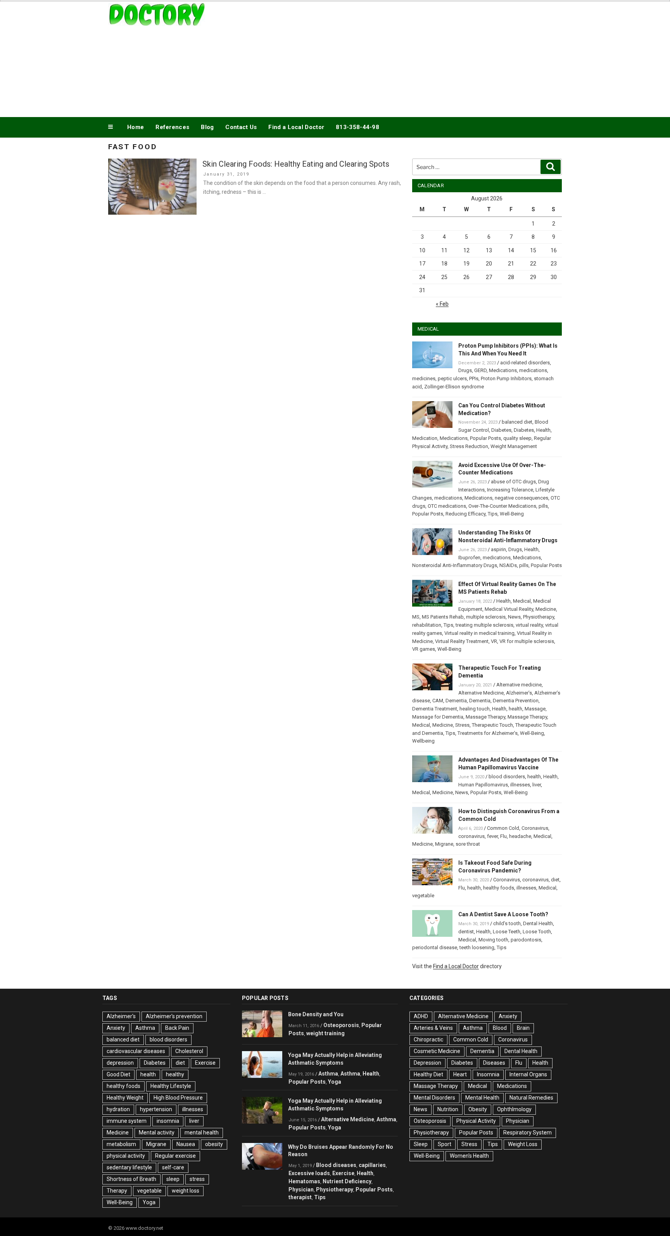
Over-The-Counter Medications (502, 506)
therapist (300, 1197)
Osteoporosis (341, 1025)
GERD (480, 370)
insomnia (168, 1121)
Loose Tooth (537, 931)
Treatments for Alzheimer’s (488, 733)
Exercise (205, 1063)
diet (555, 880)
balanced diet (517, 422)
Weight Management (513, 446)
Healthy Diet (428, 1074)
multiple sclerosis (486, 617)
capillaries (372, 1165)
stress (197, 1179)
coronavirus (471, 836)
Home (135, 127)
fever (492, 836)
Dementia (456, 700)
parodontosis (526, 940)
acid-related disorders (525, 362)
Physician (301, 1189)
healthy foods (498, 888)
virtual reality (529, 625)
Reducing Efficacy (465, 514)
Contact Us (241, 127)
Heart (460, 1074)
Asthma (145, 1028)
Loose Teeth (506, 931)
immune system (127, 1121)
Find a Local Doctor (296, 127)
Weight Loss (522, 1144)
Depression (427, 1063)
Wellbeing (423, 741)
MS (416, 617)
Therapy (117, 1191)
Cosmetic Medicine (437, 1051)
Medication (424, 438)
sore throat (468, 844)
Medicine (545, 609)
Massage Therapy (485, 717)
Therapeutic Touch (492, 725)
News (514, 617)
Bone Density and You (316, 1014)
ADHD (421, 1016)
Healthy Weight (125, 1098)
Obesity (477, 1109)
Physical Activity (476, 1121)
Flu (503, 836)
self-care (173, 1167)
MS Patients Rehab (443, 617)
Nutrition (447, 1109)
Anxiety (116, 1028)
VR (494, 641)
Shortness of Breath (131, 1179)
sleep (173, 1179)
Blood (500, 1028)
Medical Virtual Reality (509, 609)
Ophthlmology (514, 1109)
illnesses (520, 785)
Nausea (185, 1144)
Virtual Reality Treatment (462, 641)
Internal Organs (528, 1074)
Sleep (421, 1144)
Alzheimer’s (519, 693)
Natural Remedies (531, 1098)
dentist (466, 931)
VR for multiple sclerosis (526, 641)
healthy (175, 1074)
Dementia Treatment (434, 709)
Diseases (494, 1063)
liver (536, 785)
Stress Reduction (469, 446)
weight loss (185, 1191)
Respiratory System (527, 1132)
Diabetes (501, 430)
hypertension (156, 1109)
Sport (444, 1144)
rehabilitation (426, 625)
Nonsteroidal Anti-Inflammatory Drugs (454, 565)
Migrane (444, 844)
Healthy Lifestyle (170, 1086)
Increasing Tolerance (510, 490)
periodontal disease (434, 947)
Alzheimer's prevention (174, 1016)
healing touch (474, 709)
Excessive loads (309, 1173)
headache (520, 836)
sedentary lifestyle (129, 1167)
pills (543, 506)
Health (543, 430)
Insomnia (488, 1074)
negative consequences (521, 498)
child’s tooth (507, 923)
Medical (522, 601)
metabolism (121, 1144)
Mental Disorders (434, 1098)
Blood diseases (336, 1165)
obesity (214, 1144)
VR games (423, 649)
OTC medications (447, 506)
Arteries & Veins (433, 1028)
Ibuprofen (469, 557)
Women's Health (469, 1156)
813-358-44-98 (357, 127)
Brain (523, 1028)
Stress (462, 725)
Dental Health (538, 923)
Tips (492, 514)
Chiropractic (428, 1039)
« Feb (442, 304)
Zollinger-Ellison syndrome (454, 387)
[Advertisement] (413, 57)
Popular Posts (485, 438)
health (515, 709)
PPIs (473, 378)
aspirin (498, 549)
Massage (535, 709)
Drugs (465, 370)
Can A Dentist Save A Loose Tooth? (503, 914)
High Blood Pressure (178, 1098)
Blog (207, 127)
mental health (202, 1132)
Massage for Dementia (437, 717)
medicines (423, 378)
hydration (118, 1109)
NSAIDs (508, 565)
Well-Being (512, 514)
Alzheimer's (121, 1016)
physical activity (126, 1156)
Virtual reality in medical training (479, 633)
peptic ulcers (452, 378)
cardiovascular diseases (136, 1051)
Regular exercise (175, 1156)
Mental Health (482, 1098)
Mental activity (156, 1132)
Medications (503, 370)
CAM (437, 700)
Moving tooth (493, 940)
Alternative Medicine (481, 693)
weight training (325, 1033)
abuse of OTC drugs (513, 481)
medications (533, 370)
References (172, 127)
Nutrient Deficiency (347, 1181)
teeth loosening (476, 947)
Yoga (149, 1202)
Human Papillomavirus (483, 785)
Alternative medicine (519, 685)
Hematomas (304, 1181)
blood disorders (507, 776)
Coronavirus (534, 828)
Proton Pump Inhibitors (506, 378)
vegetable (423, 895)
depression (120, 1063)
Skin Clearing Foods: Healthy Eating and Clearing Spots (295, 164)
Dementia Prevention (516, 700)
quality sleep (517, 438)
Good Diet (118, 1074)
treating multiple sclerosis (484, 625)
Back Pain (177, 1028)
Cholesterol (189, 1051)
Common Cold (503, 828)
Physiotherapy (538, 617)
